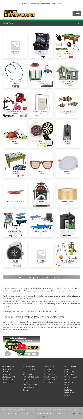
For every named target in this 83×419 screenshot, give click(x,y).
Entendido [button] (74, 413)
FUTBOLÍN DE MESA (49, 372)
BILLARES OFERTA (7, 380)
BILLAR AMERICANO (8, 367)
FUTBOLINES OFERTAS (50, 374)
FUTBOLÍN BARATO (70, 372)
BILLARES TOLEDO (7, 382)
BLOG (66, 387)
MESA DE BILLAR (28, 374)
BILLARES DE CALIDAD (8, 377)
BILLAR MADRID (6, 369)
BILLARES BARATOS (8, 374)
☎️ (26, 3)
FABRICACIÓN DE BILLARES (31, 377)
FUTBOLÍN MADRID (69, 374)
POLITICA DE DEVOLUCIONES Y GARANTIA (69, 392)
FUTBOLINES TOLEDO (50, 382)
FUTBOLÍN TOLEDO (49, 380)
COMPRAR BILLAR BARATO (31, 385)
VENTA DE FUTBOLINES (50, 377)
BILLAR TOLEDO (6, 372)
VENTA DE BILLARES (29, 367)
